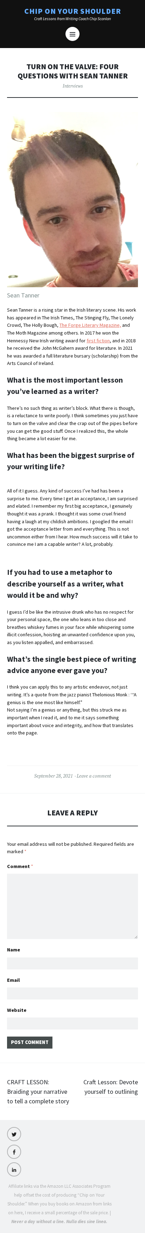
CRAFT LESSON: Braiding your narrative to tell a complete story (38, 1091)
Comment (20, 866)
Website (16, 1010)
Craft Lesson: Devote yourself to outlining (110, 1087)
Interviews (73, 86)
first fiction (98, 340)
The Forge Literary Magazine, (90, 325)
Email (13, 980)
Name (13, 949)
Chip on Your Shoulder (72, 11)
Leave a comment (94, 776)
